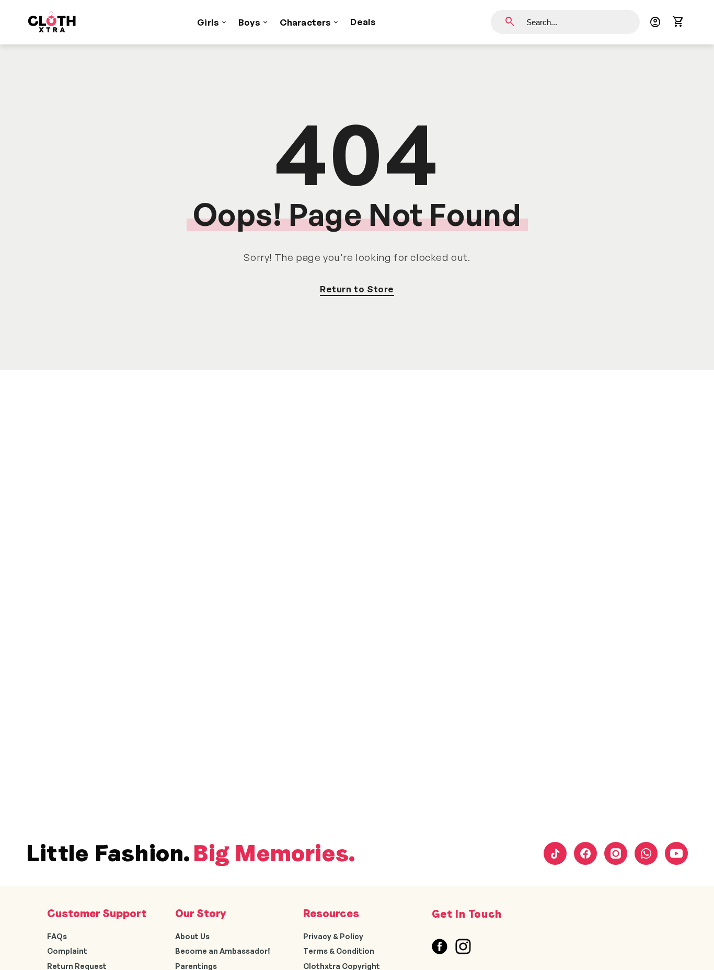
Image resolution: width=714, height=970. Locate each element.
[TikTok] (555, 853)
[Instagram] (615, 853)
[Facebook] (585, 853)
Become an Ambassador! (222, 950)
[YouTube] (676, 853)
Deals (363, 21)
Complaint (67, 950)
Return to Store (357, 288)
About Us (192, 936)
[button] (678, 21)
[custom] (440, 946)
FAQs (57, 936)
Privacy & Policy (333, 936)
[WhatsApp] (646, 853)
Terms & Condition (338, 950)
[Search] (510, 22)
